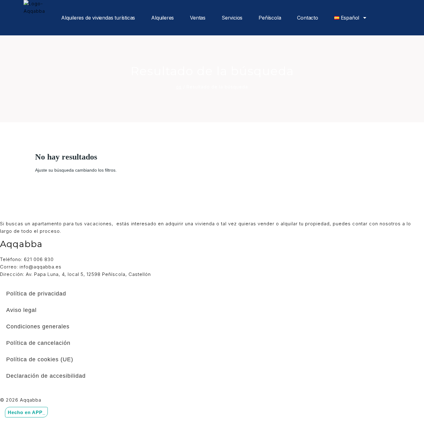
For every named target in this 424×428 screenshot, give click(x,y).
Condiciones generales (38, 326)
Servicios (232, 18)
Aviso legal (21, 310)
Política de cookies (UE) (39, 359)
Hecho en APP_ (26, 412)
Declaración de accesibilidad (46, 376)
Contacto (307, 18)
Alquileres (162, 18)
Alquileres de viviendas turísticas (98, 18)
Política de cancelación (38, 343)
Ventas (197, 18)
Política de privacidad (36, 294)
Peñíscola (270, 18)
